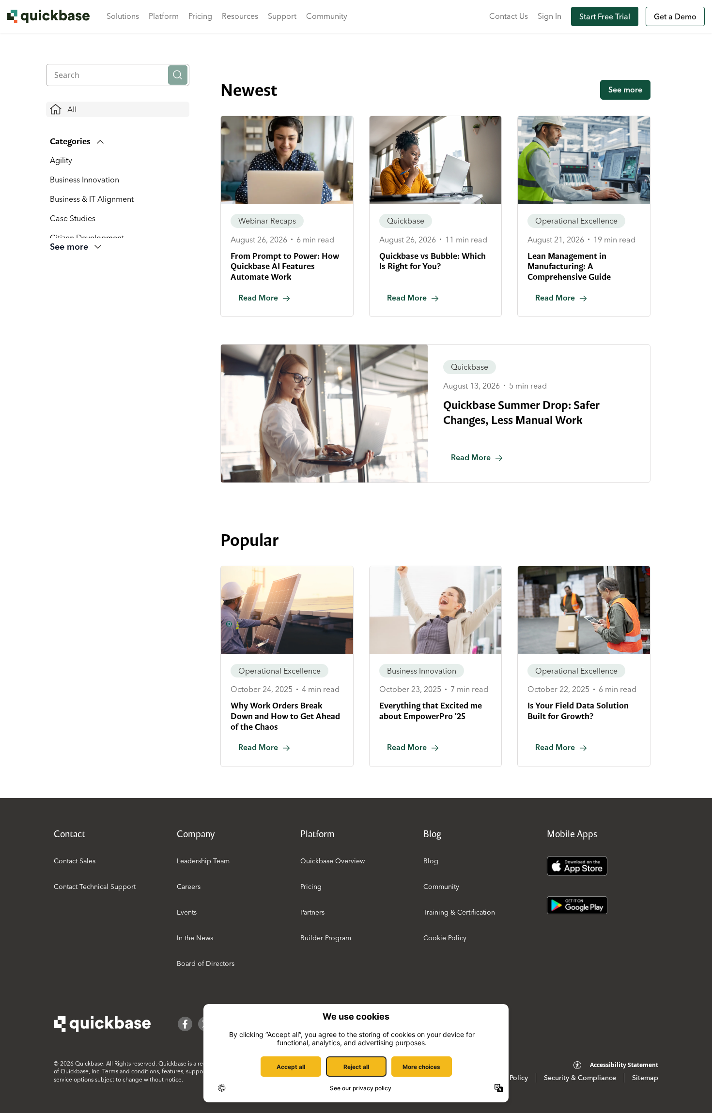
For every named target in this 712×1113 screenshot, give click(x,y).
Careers (189, 886)
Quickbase (405, 221)
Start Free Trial (604, 16)
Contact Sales (74, 861)
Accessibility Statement (624, 1065)
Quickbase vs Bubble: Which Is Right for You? (432, 261)
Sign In (549, 16)
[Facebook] (185, 1024)
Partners (312, 912)
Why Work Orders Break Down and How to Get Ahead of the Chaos (285, 716)
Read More (258, 297)
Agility (61, 160)
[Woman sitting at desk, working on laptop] (436, 160)
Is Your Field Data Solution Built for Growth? (578, 711)
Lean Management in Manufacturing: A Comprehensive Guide (569, 266)
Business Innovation (84, 179)
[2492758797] (584, 160)
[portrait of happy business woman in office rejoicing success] (436, 610)
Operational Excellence (576, 221)
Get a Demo (675, 16)
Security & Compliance (580, 1077)
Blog (430, 861)
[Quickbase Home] (102, 1024)
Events (187, 912)
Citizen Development (87, 237)
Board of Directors (205, 963)
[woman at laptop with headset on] (287, 160)
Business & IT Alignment (92, 199)
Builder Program (325, 937)
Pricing (200, 16)
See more (625, 89)
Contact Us (508, 16)
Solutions (123, 16)
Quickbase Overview (332, 861)
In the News (195, 937)
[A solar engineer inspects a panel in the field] (287, 610)
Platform (164, 16)
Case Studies (72, 218)
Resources (240, 16)
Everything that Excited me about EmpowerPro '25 (430, 711)
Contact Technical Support (95, 886)
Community (326, 16)
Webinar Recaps (267, 221)
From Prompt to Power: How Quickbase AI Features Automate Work (285, 266)
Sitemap (645, 1077)
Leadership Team (203, 861)
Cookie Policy (444, 937)
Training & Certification (459, 912)
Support (282, 16)
